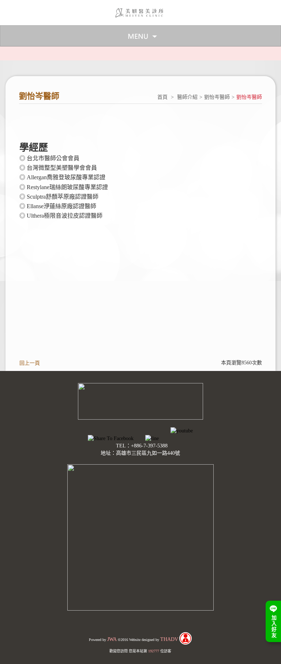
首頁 (162, 97)
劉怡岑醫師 (217, 97)
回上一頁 (29, 363)
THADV (169, 639)
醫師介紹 (187, 97)
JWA (112, 639)
